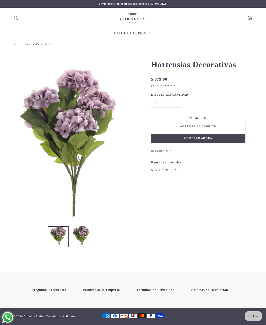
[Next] (131, 138)
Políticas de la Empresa (101, 290)
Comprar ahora (198, 138)
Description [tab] (161, 151)
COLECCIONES (130, 33)
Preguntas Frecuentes (49, 290)
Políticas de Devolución (209, 290)
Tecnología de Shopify (61, 316)
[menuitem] (133, 33)
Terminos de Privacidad (156, 290)
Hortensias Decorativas (37, 44)
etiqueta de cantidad (169, 94)
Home (14, 44)
